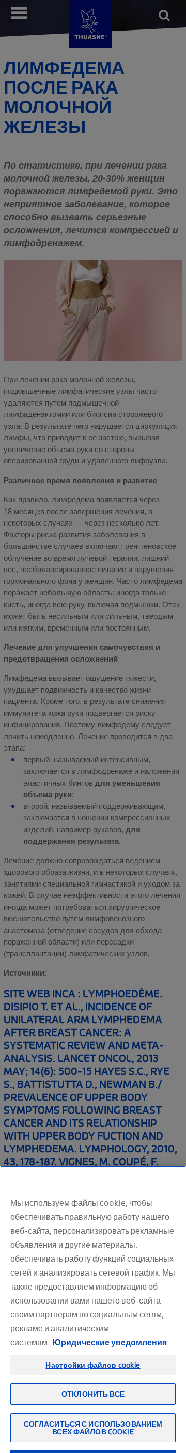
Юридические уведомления (109, 1342)
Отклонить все (93, 1393)
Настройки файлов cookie (92, 1364)
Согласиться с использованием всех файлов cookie (93, 1427)
